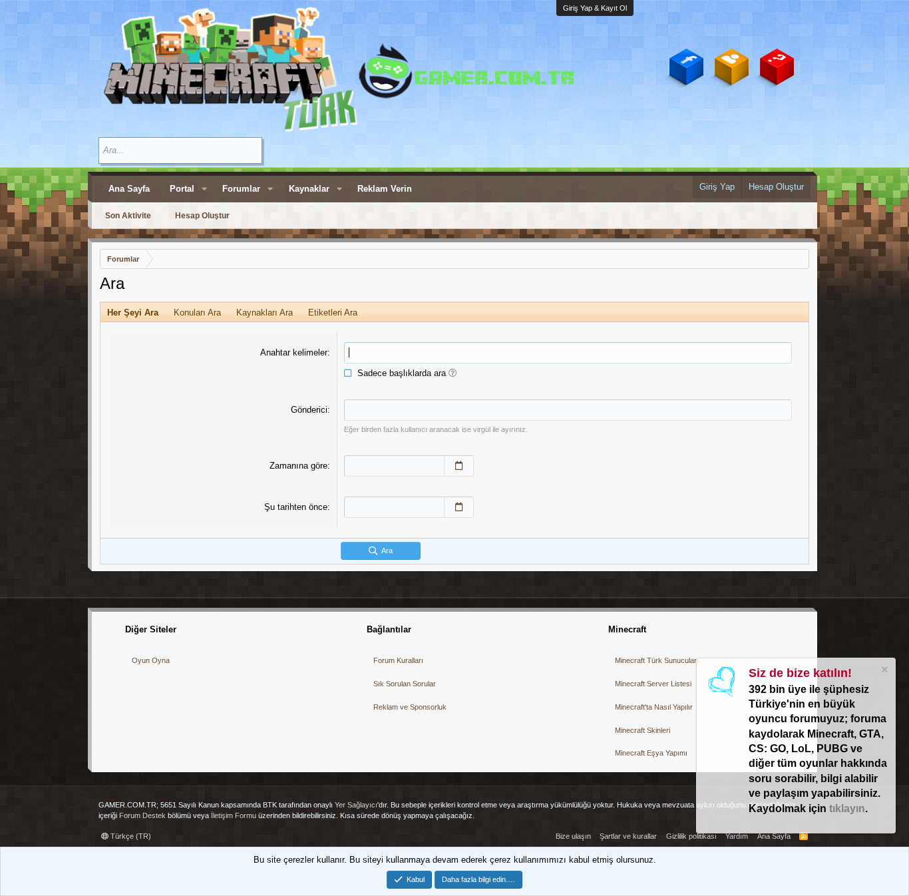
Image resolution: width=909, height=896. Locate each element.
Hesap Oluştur (202, 215)
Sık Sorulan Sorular (404, 684)
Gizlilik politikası (691, 836)
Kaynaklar (309, 189)
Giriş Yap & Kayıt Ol (595, 8)
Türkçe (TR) (129, 836)
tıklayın (847, 808)
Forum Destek (142, 815)
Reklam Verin (384, 189)
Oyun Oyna (151, 660)
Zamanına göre (298, 466)
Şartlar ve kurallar (628, 836)
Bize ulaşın (573, 836)
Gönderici (309, 410)
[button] (204, 189)
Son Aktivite (128, 215)
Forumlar (241, 189)
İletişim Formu (233, 815)
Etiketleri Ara (332, 313)
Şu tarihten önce (295, 507)
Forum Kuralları (398, 660)
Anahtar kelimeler (293, 352)
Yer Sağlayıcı (356, 805)
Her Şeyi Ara (132, 313)
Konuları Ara (197, 313)
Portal (182, 189)
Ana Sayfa (129, 189)
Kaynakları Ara (264, 313)
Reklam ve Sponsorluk (410, 707)
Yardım (736, 836)
